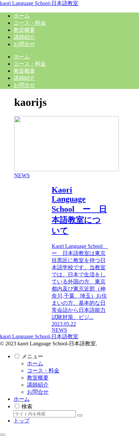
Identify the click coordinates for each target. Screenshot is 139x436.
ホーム (35, 363)
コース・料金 (43, 370)
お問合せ (38, 392)
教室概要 (38, 378)
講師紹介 (38, 385)
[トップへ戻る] (2, 435)
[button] (80, 415)
